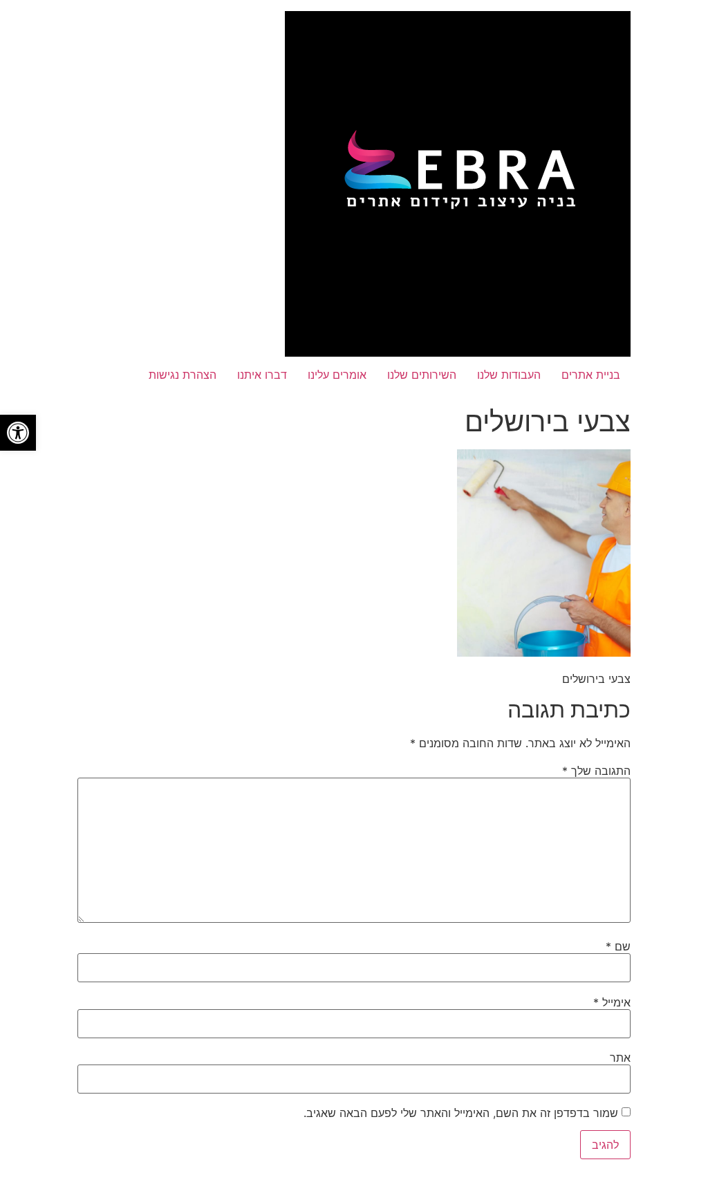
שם (618, 946)
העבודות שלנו (509, 375)
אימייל (612, 1002)
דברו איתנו (262, 375)
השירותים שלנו (421, 375)
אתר (620, 1057)
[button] (18, 433)
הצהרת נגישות (182, 375)
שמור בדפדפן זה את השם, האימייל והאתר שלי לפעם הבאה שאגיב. (461, 1112)
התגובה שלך (596, 770)
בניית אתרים (590, 375)
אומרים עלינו (337, 375)
